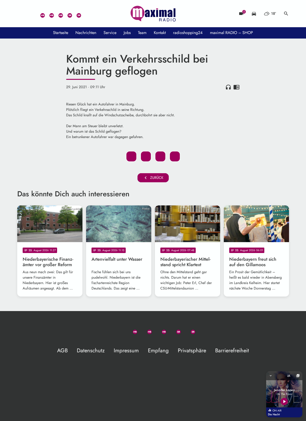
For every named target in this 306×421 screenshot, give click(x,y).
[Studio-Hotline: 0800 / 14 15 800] (30, 13)
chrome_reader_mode (236, 87)
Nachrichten (85, 33)
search (286, 13)
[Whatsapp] (39, 13)
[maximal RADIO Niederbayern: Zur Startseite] (153, 14)
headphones (228, 87)
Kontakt (160, 33)
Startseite (60, 33)
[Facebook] (48, 13)
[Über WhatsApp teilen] (160, 156)
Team (142, 33)
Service (110, 33)
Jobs (127, 33)
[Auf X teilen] (145, 156)
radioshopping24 (188, 33)
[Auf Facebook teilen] (131, 156)
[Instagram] (58, 13)
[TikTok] (85, 13)
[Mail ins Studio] (21, 13)
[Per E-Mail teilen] (174, 156)
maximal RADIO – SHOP (231, 33)
